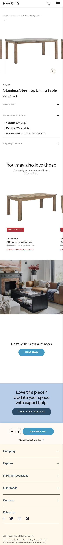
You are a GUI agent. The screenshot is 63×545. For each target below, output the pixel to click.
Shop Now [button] (31, 352)
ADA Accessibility (10, 543)
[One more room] (18, 431)
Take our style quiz (31, 411)
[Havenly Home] (11, 3)
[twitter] (11, 518)
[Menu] (57, 4)
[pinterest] (27, 518)
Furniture (22, 16)
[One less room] (12, 431)
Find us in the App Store (12, 540)
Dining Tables (35, 16)
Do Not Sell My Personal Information (31, 543)
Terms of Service (40, 540)
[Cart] (49, 4)
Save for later (38, 431)
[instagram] (19, 518)
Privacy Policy (28, 540)
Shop (5, 16)
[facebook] (4, 518)
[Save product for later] (5, 22)
